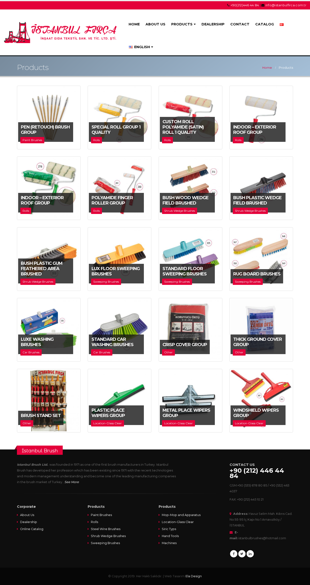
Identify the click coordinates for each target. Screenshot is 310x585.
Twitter (242, 553)
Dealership (28, 522)
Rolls (94, 522)
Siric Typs (169, 529)
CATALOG (264, 24)
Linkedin (250, 553)
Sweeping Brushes (105, 543)
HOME (134, 24)
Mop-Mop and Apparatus (181, 515)
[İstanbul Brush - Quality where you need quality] (61, 32)
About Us (27, 515)
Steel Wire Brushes (105, 529)
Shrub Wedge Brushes (108, 536)
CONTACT (239, 24)
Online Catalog (31, 529)
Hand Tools (170, 536)
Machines (169, 543)
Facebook (233, 553)
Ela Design (194, 576)
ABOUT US (155, 24)
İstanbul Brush (40, 451)
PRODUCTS (182, 24)
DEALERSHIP (213, 24)
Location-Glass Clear (178, 522)
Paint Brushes (101, 515)
